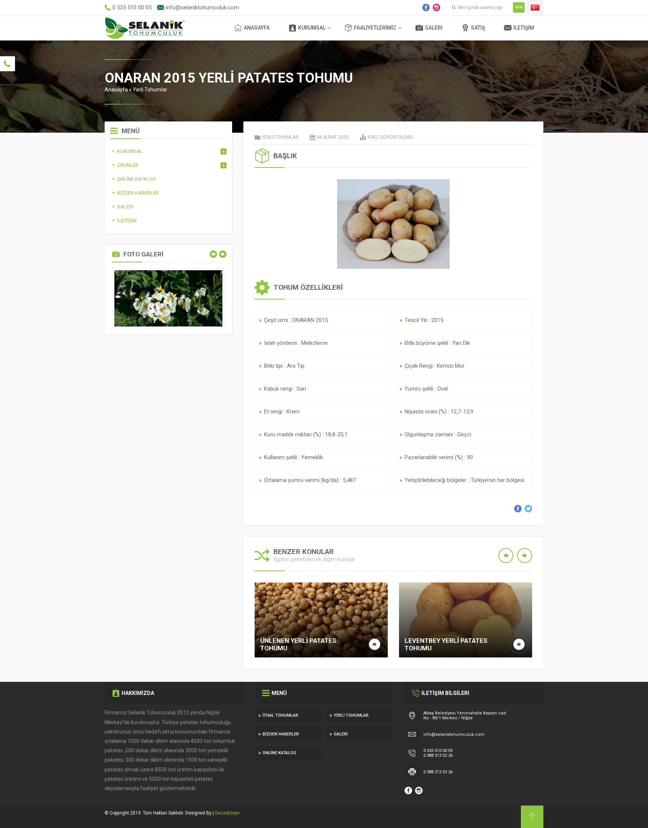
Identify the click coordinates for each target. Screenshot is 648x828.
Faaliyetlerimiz (375, 28)
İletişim (523, 28)
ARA (519, 7)
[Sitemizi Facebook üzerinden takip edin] (426, 7)
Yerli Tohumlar (150, 90)
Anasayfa (257, 28)
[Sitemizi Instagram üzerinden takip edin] (436, 7)
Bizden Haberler (280, 734)
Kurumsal (312, 28)
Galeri (433, 28)
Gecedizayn (227, 813)
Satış (478, 28)
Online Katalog (279, 752)
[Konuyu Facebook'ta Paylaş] (518, 508)
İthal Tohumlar (280, 715)
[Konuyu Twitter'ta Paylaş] (528, 508)
